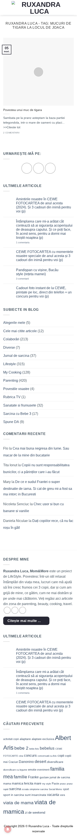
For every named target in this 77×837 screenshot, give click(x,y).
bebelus (47, 748)
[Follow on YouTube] (50, 168)
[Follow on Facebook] (26, 168)
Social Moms (55, 789)
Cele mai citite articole (20, 331)
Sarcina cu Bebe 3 (17, 414)
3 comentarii (28, 278)
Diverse (9, 347)
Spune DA (11, 422)
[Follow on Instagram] (38, 168)
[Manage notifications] (7, 829)
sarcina (15, 789)
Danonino (26, 762)
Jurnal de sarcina (16, 355)
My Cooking (12, 372)
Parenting (10, 380)
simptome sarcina (39, 789)
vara (62, 795)
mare (37, 783)
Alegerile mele (14, 322)
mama (7, 783)
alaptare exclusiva (43, 739)
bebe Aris (34, 748)
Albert (63, 737)
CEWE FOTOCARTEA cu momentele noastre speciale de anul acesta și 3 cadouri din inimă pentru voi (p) (44, 256)
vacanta (53, 795)
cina (21, 756)
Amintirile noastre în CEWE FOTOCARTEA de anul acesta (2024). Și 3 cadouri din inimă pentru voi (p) (43, 205)
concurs (30, 755)
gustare (44, 777)
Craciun (13, 762)
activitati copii (11, 739)
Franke (33, 777)
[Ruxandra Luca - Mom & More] (39, 7)
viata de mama (18, 802)
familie (20, 776)
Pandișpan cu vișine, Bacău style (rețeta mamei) (37, 272)
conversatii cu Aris (47, 756)
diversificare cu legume (15, 769)
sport (66, 789)
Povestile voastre (16, 389)
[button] (5, 7)
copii (61, 755)
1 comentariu (29, 242)
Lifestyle (9, 364)
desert (40, 761)
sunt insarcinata (35, 795)
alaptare (25, 739)
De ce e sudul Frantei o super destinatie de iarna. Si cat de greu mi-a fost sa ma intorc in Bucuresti (37, 488)
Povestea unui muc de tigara (22, 110)
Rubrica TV (12, 397)
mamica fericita (22, 783)
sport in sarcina (13, 795)
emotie (32, 769)
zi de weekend (35, 812)
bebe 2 (21, 748)
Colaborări (11, 339)
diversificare (55, 762)
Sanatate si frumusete (19, 405)
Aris (8, 747)
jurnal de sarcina (60, 777)
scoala (25, 789)
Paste (55, 783)
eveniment (43, 769)
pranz (63, 783)
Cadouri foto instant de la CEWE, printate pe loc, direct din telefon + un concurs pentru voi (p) (44, 292)
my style (46, 783)
